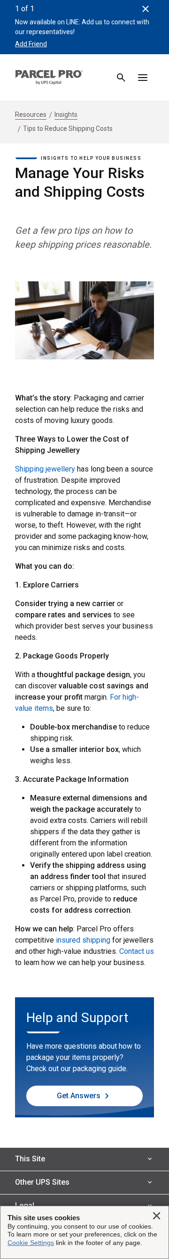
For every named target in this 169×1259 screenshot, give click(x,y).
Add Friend (31, 44)
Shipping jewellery (45, 469)
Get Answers (78, 1095)
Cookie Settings (31, 1242)
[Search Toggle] (121, 77)
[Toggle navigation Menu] (142, 77)
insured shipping (83, 940)
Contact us (136, 951)
